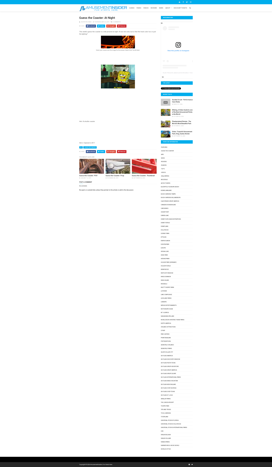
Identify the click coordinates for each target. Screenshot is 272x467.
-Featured (164, 147)
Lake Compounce (166, 294)
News (161, 8)
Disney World (165, 222)
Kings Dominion (166, 276)
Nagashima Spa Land (167, 316)
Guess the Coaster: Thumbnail (143, 176)
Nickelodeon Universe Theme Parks (172, 320)
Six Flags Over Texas (168, 391)
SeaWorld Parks (166, 348)
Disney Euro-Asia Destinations (171, 219)
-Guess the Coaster (90, 147)
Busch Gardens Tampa (168, 194)
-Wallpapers (165, 176)
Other (163, 330)
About (167, 8)
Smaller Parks (166, 398)
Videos (146, 8)
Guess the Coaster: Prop (115, 176)
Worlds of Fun (166, 449)
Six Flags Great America (169, 370)
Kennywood (165, 269)
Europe (163, 248)
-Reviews (164, 161)
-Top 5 (163, 169)
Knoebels (164, 284)
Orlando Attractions (168, 327)
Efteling (163, 237)
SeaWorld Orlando (167, 345)
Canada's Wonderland (168, 204)
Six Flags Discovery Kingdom (170, 359)
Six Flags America (167, 355)
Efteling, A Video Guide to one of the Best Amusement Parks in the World (182, 112)
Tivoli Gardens (166, 413)
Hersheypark (165, 258)
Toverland (164, 416)
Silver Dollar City (167, 352)
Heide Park (164, 255)
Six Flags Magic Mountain (169, 381)
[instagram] (190, 2)
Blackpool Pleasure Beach (170, 187)
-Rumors (163, 165)
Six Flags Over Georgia (168, 388)
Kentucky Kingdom (167, 273)
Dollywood (165, 230)
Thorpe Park (165, 406)
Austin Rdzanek (168, 73)
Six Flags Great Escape (168, 373)
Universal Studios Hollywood (171, 424)
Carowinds (164, 208)
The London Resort (167, 402)
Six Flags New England (168, 384)
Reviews (154, 8)
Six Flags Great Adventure (170, 366)
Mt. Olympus (165, 312)
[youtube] (179, 2)
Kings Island (165, 280)
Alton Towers (165, 183)
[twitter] (186, 2)
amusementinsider (182, 73)
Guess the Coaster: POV (88, 176)
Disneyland (164, 226)
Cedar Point (165, 212)
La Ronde (164, 291)
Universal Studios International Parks (174, 427)
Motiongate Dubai (167, 309)
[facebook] (183, 2)
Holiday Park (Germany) (168, 262)
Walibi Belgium (166, 434)
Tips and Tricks (166, 409)
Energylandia (165, 240)
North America (166, 323)
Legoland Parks (166, 298)
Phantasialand (166, 337)
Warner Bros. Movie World (170, 445)
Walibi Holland (166, 438)
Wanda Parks (165, 442)
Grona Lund (165, 251)
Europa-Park (165, 244)
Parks (139, 8)
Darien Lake (165, 215)
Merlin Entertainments (168, 305)
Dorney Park (165, 233)
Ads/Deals (164, 179)
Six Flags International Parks (171, 377)
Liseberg (164, 302)
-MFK (162, 154)
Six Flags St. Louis (167, 395)
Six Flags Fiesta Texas (168, 363)
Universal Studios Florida (169, 420)
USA (162, 431)
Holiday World (166, 266)
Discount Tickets (180, 8)
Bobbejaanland (166, 190)
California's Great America (170, 201)
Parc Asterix (165, 334)
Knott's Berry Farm (167, 287)
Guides (131, 8)
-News (163, 158)
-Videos (163, 172)
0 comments (117, 22)
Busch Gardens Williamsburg (171, 197)
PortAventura (166, 341)
